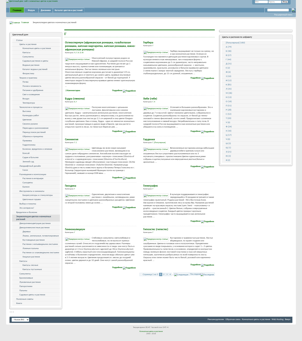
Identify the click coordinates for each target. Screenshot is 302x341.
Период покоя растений (34, 132)
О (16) (229, 101)
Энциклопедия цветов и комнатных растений (33, 218)
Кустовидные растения (34, 240)
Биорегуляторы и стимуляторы (38, 195)
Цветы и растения (27, 44)
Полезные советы (24, 299)
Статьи (19, 40)
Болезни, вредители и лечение (37, 149)
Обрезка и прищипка (33, 136)
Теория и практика (28, 78)
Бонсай (26, 153)
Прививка (27, 141)
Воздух (26, 99)
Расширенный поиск (283, 15)
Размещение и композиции (32, 174)
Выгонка (27, 111)
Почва (25, 82)
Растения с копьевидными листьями (40, 244)
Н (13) (229, 97)
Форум (31, 10)
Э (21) (228, 152)
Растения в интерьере (33, 178)
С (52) (228, 114)
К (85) (228, 85)
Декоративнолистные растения (34, 227)
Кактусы (26, 52)
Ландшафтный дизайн (30, 166)
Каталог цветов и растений (68, 10)
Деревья (26, 231)
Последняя (195, 274)
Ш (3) (228, 143)
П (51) (229, 106)
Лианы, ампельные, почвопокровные (41, 236)
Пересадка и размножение (35, 128)
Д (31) (229, 64)
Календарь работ (31, 115)
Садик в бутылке (30, 157)
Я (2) (228, 160)
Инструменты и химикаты (31, 191)
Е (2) (228, 68)
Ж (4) (228, 72)
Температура (29, 103)
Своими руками (30, 124)
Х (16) (228, 131)
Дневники (46, 10)
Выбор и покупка (27, 204)
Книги (19, 303)
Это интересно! (26, 208)
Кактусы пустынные (32, 269)
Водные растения (31, 65)
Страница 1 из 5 (150, 274)
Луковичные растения (30, 282)
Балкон (26, 187)
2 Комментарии (73, 91)
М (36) (229, 93)
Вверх (287, 319)
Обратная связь (232, 319)
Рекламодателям (216, 319)
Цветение (27, 120)
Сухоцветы (28, 183)
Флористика (28, 73)
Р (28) (228, 110)
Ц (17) (229, 135)
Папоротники (25, 286)
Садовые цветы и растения (32, 295)
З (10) (228, 76)
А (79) (229, 47)
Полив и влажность (32, 86)
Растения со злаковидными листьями (41, 252)
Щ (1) (228, 148)
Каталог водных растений (35, 69)
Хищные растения (31, 257)
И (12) (229, 80)
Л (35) (229, 89)
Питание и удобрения (33, 90)
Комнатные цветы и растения (37, 48)
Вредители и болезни (26, 212)
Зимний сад (28, 162)
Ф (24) (229, 127)
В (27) (228, 55)
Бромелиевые (26, 278)
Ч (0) (228, 139)
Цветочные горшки (32, 199)
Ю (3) (228, 156)
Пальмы (23, 290)
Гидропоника (29, 145)
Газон (25, 170)
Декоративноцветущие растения (35, 223)
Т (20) (228, 118)
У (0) (228, 122)
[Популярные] (160, 143)
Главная (17, 10)
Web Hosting (277, 319)
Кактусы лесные (30, 265)
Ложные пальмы (31, 248)
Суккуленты (28, 57)
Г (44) (228, 59)
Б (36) (228, 51)
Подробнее (117, 91)
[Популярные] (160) (235, 43)
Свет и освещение (31, 94)
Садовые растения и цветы (35, 61)
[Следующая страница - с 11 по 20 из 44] (181, 274)
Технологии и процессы (30, 107)
